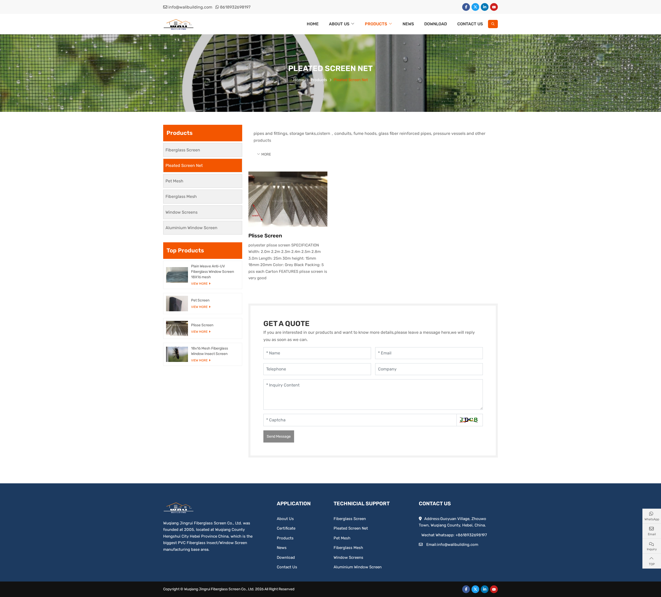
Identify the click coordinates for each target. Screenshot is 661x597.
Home (313, 23)
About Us (339, 23)
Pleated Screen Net (184, 165)
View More (199, 283)
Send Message (279, 436)
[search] (493, 24)
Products (376, 23)
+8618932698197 (471, 535)
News (408, 23)
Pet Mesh (174, 181)
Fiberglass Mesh (181, 196)
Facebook (466, 7)
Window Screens (182, 212)
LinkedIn (485, 7)
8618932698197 (235, 7)
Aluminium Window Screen (191, 227)
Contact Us (470, 23)
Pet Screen (200, 300)
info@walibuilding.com (190, 7)
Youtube (494, 7)
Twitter (475, 7)
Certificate (286, 528)
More (266, 154)
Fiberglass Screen (183, 150)
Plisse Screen (265, 235)
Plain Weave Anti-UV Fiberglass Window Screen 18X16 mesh (212, 271)
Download (435, 23)
